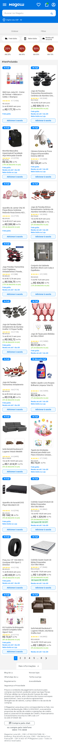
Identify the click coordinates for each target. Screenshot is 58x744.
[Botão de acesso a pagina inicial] (21, 4)
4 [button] (29, 658)
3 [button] (24, 658)
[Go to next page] (46, 658)
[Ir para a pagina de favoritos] (38, 4)
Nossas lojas (34, 673)
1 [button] (15, 658)
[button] (51, 13)
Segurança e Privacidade (14, 686)
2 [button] (20, 658)
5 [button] (34, 658)
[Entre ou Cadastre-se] (53, 4)
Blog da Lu (8, 673)
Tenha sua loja (35, 677)
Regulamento (10, 681)
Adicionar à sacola (15, 120)
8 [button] (41, 658)
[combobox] (29, 13)
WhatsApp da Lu (11, 677)
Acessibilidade (35, 681)
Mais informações (27, 666)
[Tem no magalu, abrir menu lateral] (4, 4)
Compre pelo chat (21, 723)
